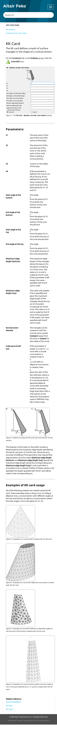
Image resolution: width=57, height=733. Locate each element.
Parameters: (10, 29)
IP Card (9, 705)
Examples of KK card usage (16, 33)
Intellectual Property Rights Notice (21, 720)
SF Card (9, 709)
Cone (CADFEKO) (13, 702)
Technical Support (42, 720)
